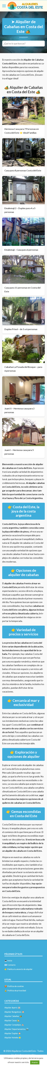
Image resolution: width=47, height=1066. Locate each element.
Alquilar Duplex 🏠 (12, 1033)
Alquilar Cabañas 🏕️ (13, 1016)
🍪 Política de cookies (14, 986)
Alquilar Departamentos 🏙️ (16, 1029)
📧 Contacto (10, 965)
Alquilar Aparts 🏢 (12, 1007)
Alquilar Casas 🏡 (12, 1020)
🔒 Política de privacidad (15, 990)
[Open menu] (4, 6)
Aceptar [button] (35, 1062)
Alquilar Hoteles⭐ (12, 1037)
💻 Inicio (8, 960)
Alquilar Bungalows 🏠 (14, 1012)
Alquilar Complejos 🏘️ (14, 1025)
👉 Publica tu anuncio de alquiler (18, 969)
